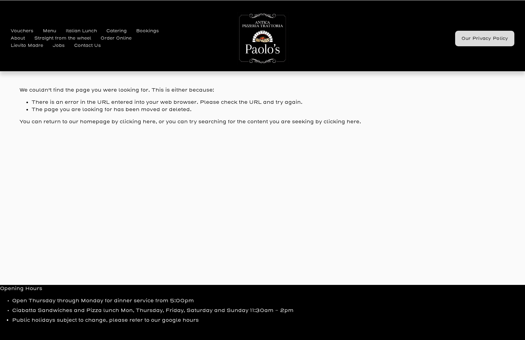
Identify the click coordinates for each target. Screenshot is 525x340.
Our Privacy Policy (485, 38)
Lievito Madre (27, 45)
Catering (116, 31)
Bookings (147, 31)
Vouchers (22, 31)
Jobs (59, 45)
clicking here (138, 121)
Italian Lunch (81, 31)
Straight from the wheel (62, 38)
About (18, 38)
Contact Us (87, 45)
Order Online (116, 38)
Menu (49, 31)
